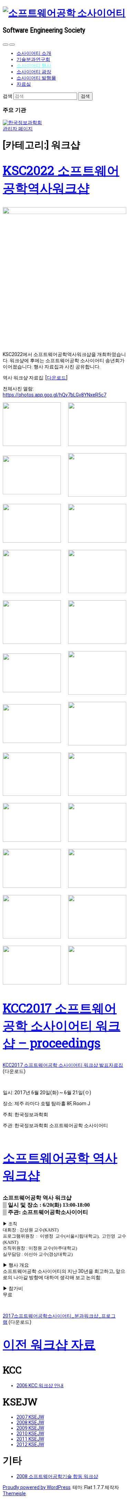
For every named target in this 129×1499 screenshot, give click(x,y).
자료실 (24, 84)
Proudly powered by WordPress (37, 1487)
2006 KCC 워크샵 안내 (40, 1385)
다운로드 (56, 377)
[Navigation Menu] (12, 45)
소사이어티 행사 (34, 65)
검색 (7, 96)
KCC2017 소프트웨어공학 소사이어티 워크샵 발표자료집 (63, 1065)
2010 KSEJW (30, 1433)
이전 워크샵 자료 (49, 1344)
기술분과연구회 (33, 59)
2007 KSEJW (30, 1417)
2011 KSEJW (30, 1439)
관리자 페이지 (18, 128)
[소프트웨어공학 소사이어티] (64, 13)
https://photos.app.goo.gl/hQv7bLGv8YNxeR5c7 (54, 395)
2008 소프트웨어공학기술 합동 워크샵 (57, 1476)
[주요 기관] (22, 122)
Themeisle (14, 1493)
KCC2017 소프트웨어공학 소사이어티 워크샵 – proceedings (61, 1025)
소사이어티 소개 (34, 53)
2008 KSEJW (30, 1422)
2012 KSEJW (30, 1444)
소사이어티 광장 (34, 71)
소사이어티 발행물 (36, 78)
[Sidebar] (5, 45)
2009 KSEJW (30, 1428)
